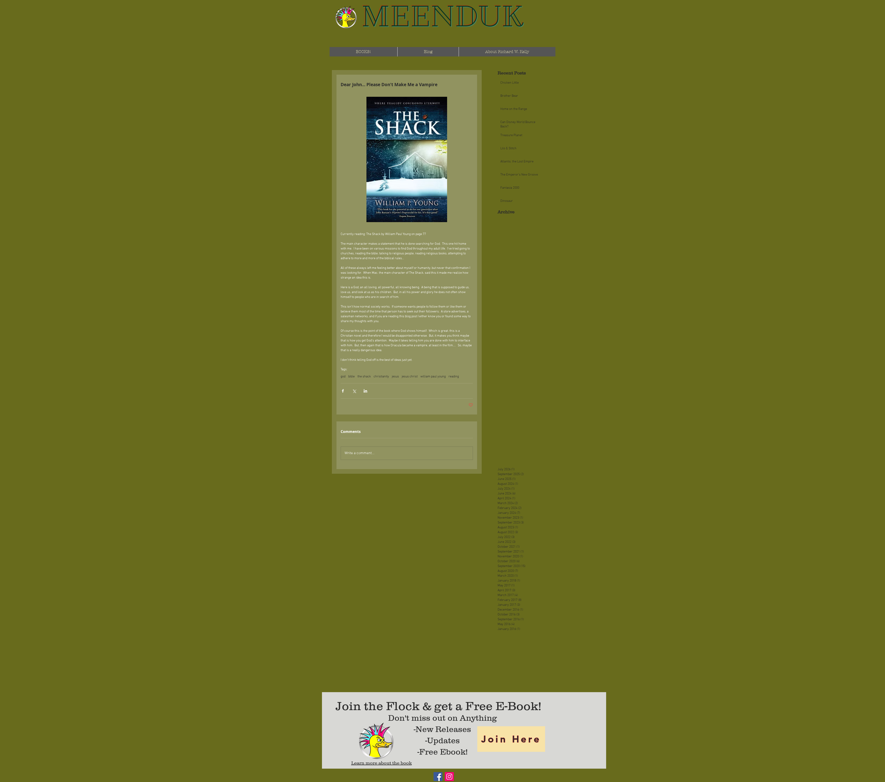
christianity (381, 377)
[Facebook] (438, 776)
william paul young (433, 377)
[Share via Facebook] (343, 391)
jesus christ (410, 377)
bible (351, 377)
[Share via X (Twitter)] (354, 391)
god (343, 377)
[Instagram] (449, 776)
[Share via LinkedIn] (365, 391)
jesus (395, 377)
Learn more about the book (381, 762)
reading (453, 377)
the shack (364, 377)
